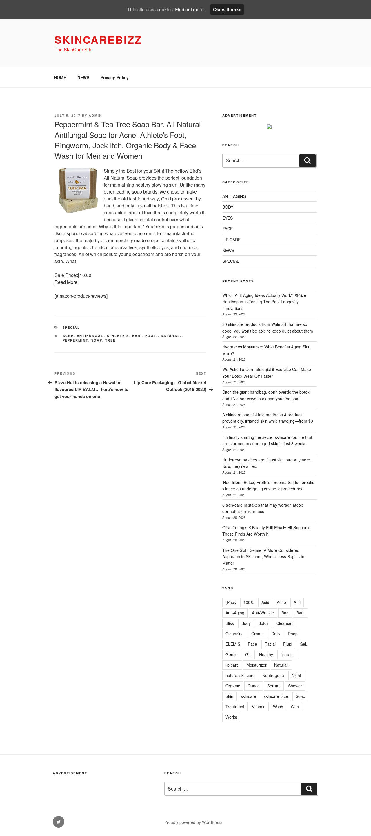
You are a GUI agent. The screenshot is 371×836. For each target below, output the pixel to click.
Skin (229, 696)
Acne (68, 335)
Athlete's (118, 335)
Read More (65, 282)
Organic (232, 686)
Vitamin (258, 706)
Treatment (234, 706)
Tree (110, 340)
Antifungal (90, 335)
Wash (278, 706)
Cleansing (234, 633)
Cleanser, (285, 623)
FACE (227, 228)
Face (252, 644)
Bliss (229, 623)
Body (246, 623)
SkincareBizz (98, 39)
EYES (227, 218)
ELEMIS (232, 644)
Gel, (303, 644)
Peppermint (75, 340)
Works (231, 717)
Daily (275, 633)
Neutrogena (273, 675)
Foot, (151, 335)
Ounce (254, 686)
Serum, (274, 686)
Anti (297, 602)
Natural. (171, 335)
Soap (96, 340)
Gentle (231, 654)
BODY (227, 207)
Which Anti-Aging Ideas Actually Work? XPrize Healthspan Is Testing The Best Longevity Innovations (264, 301)
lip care (232, 665)
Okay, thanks (227, 9)
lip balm (288, 654)
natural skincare (240, 675)
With (295, 706)
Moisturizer (256, 665)
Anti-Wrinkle (263, 613)
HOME (60, 77)
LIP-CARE (231, 239)
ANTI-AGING (234, 196)
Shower (295, 686)
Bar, (137, 335)
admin (95, 115)
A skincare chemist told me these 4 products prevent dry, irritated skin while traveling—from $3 (267, 418)
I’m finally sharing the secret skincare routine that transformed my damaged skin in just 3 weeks (267, 440)
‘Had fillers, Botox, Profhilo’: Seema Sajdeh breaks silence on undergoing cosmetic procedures (268, 485)
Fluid (287, 644)
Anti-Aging (234, 613)
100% (248, 602)
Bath (300, 613)
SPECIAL (71, 327)
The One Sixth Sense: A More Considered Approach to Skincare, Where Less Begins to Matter (263, 556)
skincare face (276, 696)
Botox (263, 623)
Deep (293, 633)
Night (296, 675)
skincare (248, 696)
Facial (270, 644)
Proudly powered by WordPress (193, 822)
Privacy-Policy (115, 77)
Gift (248, 654)
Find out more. (190, 9)
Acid (265, 602)
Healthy (266, 654)
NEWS (83, 77)
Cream (257, 633)
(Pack (230, 602)
